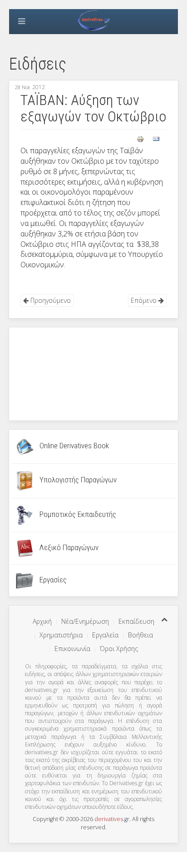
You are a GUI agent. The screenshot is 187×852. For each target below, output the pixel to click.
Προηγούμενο (50, 300)
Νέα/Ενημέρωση (85, 621)
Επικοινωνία (72, 648)
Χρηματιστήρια (61, 635)
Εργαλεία (105, 635)
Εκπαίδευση (136, 621)
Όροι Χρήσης (119, 648)
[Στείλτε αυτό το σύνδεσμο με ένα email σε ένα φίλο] (156, 138)
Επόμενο (144, 300)
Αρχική (42, 621)
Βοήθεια (140, 635)
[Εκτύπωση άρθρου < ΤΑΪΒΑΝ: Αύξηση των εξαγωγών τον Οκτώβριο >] (141, 138)
